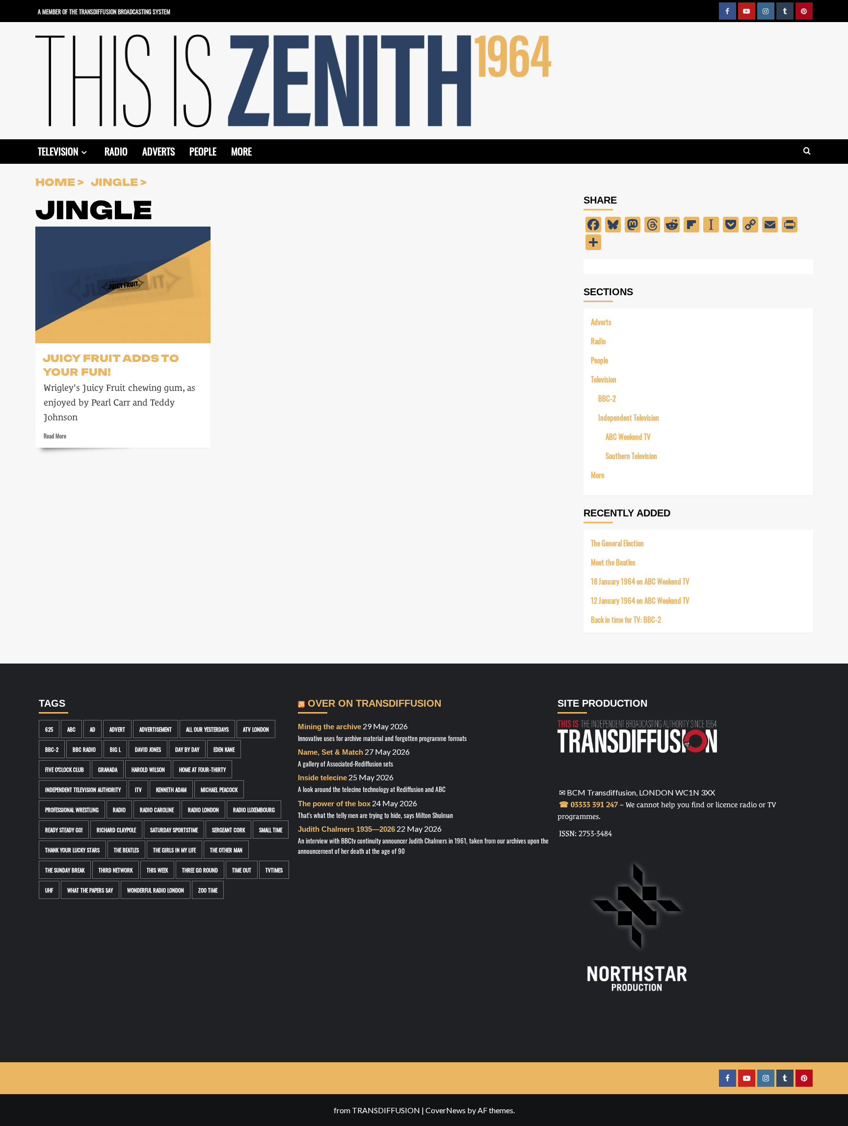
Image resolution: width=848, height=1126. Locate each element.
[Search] (807, 151)
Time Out (241, 870)
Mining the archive (329, 726)
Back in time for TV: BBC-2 (626, 619)
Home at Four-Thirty (202, 769)
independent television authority (83, 789)
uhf (49, 890)
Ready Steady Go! (63, 829)
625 (49, 729)
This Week (157, 870)
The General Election (617, 542)
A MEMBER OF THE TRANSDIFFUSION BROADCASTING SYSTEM (104, 11)
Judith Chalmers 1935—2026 (346, 829)
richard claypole (116, 829)
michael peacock (219, 789)
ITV (138, 789)
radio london (203, 809)
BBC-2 (607, 398)
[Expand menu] (84, 152)
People (202, 150)
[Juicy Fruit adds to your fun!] (123, 285)
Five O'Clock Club (64, 769)
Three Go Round (200, 870)
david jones (148, 749)
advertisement (155, 729)
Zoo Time (207, 890)
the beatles (126, 849)
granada (107, 769)
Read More (55, 435)
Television (58, 150)
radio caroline (157, 809)
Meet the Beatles (613, 561)
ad (92, 729)
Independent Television (628, 417)
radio (119, 809)
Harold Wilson (148, 769)
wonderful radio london (155, 890)
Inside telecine (322, 777)
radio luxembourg (254, 809)
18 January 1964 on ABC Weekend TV (640, 581)
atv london (256, 729)
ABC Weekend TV (628, 436)
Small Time (270, 829)
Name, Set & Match (330, 752)
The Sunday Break (64, 870)
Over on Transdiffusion (374, 703)
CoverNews (445, 1110)
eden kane (224, 749)
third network (115, 870)
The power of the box (334, 803)
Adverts (158, 150)
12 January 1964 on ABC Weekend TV (640, 600)
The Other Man (226, 849)
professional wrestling (72, 809)
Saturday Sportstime (174, 829)
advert (117, 729)
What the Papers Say (90, 890)
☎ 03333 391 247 (588, 804)
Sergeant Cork (228, 829)
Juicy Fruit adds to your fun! (111, 364)
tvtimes (274, 870)
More (241, 150)
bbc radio (84, 749)
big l (115, 749)
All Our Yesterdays (207, 729)
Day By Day (187, 749)
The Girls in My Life (174, 849)
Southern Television (631, 455)
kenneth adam (171, 789)
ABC (71, 729)
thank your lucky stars (72, 849)
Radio (116, 150)
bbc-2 (51, 749)
